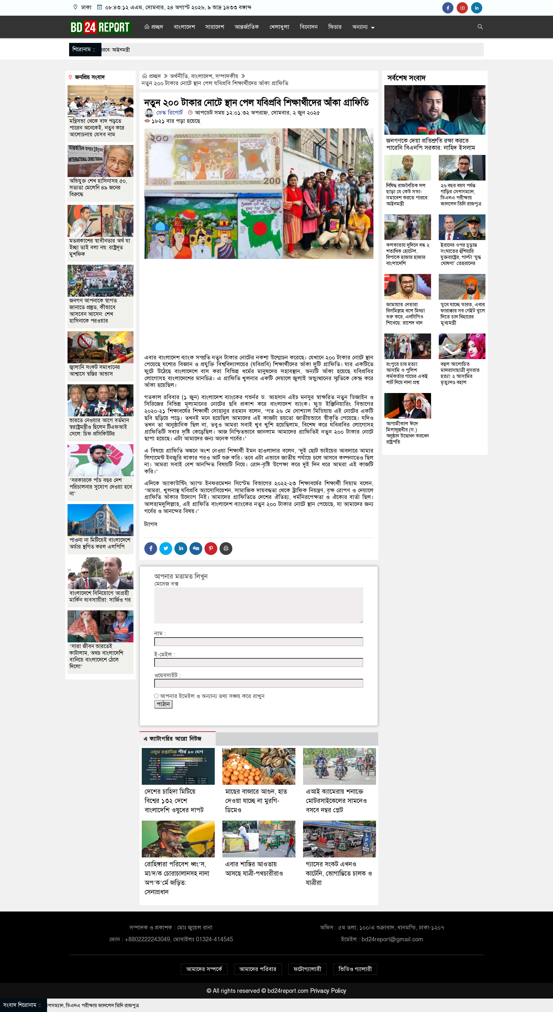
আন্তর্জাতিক (247, 26)
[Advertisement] (258, 329)
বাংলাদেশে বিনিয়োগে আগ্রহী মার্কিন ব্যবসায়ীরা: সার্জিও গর (100, 596)
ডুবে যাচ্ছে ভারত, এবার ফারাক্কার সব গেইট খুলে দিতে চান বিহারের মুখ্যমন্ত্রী (463, 313)
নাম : (160, 633)
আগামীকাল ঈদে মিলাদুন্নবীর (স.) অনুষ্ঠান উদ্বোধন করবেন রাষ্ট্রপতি (407, 433)
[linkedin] (477, 8)
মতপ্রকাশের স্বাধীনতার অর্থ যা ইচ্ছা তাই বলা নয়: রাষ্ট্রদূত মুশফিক (99, 247)
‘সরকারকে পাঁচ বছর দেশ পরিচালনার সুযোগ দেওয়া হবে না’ (100, 487)
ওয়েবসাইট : (167, 675)
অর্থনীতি (179, 76)
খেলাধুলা (279, 26)
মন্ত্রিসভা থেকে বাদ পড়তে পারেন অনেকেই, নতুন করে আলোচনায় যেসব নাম (96, 127)
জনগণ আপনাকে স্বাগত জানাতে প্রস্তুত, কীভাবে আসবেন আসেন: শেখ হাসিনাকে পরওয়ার (93, 310)
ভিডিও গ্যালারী (355, 969)
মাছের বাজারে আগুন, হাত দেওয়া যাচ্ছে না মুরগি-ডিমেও (256, 801)
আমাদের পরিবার (257, 969)
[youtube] (464, 8)
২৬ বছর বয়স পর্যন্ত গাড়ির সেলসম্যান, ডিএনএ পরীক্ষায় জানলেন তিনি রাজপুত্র (461, 194)
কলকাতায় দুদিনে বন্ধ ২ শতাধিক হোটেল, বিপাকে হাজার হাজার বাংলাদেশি (407, 254)
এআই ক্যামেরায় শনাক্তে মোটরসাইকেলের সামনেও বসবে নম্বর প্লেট (336, 801)
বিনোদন (309, 26)
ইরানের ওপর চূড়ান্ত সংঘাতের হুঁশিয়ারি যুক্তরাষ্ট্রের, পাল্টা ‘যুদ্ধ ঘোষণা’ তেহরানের (461, 254)
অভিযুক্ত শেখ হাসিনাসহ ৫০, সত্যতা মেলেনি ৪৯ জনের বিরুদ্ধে (98, 187)
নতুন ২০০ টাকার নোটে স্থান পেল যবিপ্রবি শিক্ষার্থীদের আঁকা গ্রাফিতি (215, 83)
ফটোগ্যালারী (307, 969)
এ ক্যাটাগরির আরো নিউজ (173, 738)
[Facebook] (150, 548)
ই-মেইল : (164, 654)
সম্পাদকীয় (226, 76)
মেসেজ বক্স (166, 584)
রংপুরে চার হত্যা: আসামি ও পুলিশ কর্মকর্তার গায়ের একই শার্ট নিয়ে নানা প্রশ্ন (407, 373)
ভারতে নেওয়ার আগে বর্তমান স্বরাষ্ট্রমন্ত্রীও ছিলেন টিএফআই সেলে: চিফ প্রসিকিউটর (99, 427)
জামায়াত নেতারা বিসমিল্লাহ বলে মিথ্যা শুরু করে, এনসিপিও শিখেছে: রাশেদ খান (405, 313)
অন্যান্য (360, 26)
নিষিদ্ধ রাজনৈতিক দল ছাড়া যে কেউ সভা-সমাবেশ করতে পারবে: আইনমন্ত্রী (407, 194)
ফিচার (335, 26)
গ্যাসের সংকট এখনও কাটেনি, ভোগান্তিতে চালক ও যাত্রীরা (339, 873)
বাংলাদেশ (184, 26)
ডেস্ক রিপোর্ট (169, 112)
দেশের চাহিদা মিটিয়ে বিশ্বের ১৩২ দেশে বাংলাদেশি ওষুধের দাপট (174, 801)
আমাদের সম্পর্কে (204, 969)
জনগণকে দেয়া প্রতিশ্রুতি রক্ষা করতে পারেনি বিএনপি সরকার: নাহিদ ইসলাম (430, 144)
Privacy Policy (328, 990)
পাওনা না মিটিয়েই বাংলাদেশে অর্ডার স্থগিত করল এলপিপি (99, 543)
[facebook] (449, 8)
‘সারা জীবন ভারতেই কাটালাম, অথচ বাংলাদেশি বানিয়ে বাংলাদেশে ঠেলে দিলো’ (96, 656)
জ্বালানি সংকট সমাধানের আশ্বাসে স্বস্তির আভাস (94, 370)
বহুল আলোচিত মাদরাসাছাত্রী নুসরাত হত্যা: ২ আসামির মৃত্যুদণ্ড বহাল (460, 373)
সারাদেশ (214, 26)
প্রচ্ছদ (156, 26)
